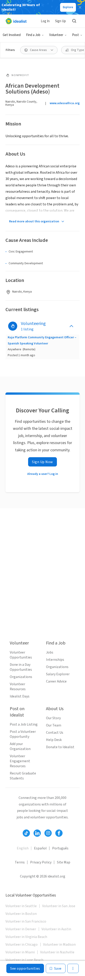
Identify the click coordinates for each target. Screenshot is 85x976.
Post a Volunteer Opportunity (23, 734)
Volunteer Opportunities (21, 655)
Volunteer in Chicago (21, 944)
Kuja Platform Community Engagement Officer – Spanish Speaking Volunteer (42, 340)
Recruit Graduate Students (23, 776)
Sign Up (60, 21)
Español (40, 848)
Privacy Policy (40, 862)
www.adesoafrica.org (65, 103)
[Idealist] (16, 21)
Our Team (53, 725)
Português (60, 848)
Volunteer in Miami (20, 952)
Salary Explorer (58, 674)
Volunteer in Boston (21, 913)
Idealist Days (19, 696)
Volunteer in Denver (20, 929)
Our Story (53, 718)
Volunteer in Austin (56, 929)
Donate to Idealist (60, 747)
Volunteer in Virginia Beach (26, 936)
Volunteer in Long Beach (24, 959)
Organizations (21, 676)
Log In (45, 21)
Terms (20, 862)
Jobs (49, 652)
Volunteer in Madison (59, 944)
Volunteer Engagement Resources (20, 761)
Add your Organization (20, 746)
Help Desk (54, 739)
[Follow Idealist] (26, 833)
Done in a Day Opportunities (21, 667)
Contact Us (54, 732)
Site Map (63, 862)
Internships (55, 659)
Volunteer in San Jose (58, 906)
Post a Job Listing (24, 724)
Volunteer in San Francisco (25, 921)
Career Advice (56, 681)
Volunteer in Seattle (21, 906)
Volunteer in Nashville (57, 952)
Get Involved (12, 35)
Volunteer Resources (18, 687)
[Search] (74, 21)
